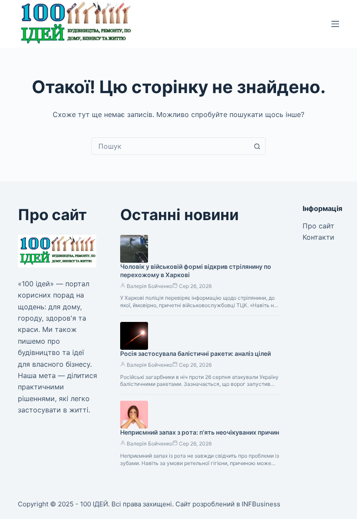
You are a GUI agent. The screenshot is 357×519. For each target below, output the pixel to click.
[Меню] (335, 24)
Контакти (318, 237)
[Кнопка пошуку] (257, 146)
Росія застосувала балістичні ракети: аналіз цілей (195, 353)
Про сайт (318, 225)
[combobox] (170, 146)
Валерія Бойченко (149, 286)
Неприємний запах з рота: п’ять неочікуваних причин (199, 432)
